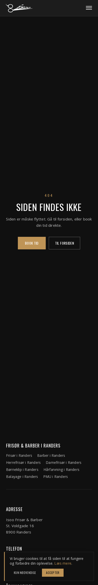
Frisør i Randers (19, 455)
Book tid (32, 243)
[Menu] (89, 8)
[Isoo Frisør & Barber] (19, 8)
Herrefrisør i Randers (23, 462)
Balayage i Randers (22, 476)
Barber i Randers (51, 455)
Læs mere (62, 563)
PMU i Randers (55, 476)
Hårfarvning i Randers (61, 469)
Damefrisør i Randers (63, 462)
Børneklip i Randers (22, 469)
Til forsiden (64, 243)
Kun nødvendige (25, 572)
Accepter (52, 572)
